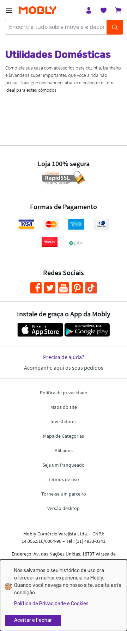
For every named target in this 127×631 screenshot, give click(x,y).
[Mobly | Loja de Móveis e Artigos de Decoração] (37, 10)
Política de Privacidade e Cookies (51, 604)
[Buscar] (115, 27)
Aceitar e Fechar (33, 620)
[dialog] (63, 595)
